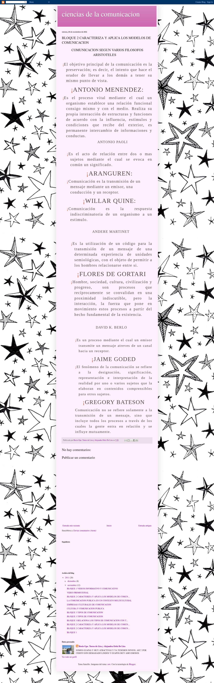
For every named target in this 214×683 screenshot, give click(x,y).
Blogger (132, 664)
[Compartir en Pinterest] (136, 440)
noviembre (72, 585)
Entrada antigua (144, 525)
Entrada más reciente (71, 525)
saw (108, 664)
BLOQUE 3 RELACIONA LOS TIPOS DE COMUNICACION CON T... (97, 620)
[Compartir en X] (131, 440)
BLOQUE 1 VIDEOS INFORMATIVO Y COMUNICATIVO (92, 588)
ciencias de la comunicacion (101, 13)
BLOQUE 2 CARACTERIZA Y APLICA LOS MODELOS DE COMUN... (98, 596)
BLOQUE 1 (72, 632)
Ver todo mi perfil (69, 656)
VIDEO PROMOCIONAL (78, 592)
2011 (67, 577)
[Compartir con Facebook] (134, 440)
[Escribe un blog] (128, 440)
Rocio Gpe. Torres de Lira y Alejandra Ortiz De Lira (102, 646)
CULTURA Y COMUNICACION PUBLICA (85, 608)
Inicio (109, 525)
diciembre (72, 581)
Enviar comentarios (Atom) (85, 530)
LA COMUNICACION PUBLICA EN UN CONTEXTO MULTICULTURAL (99, 600)
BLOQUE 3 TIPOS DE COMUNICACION (85, 612)
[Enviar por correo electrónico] (125, 440)
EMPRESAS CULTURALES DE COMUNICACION (89, 604)
